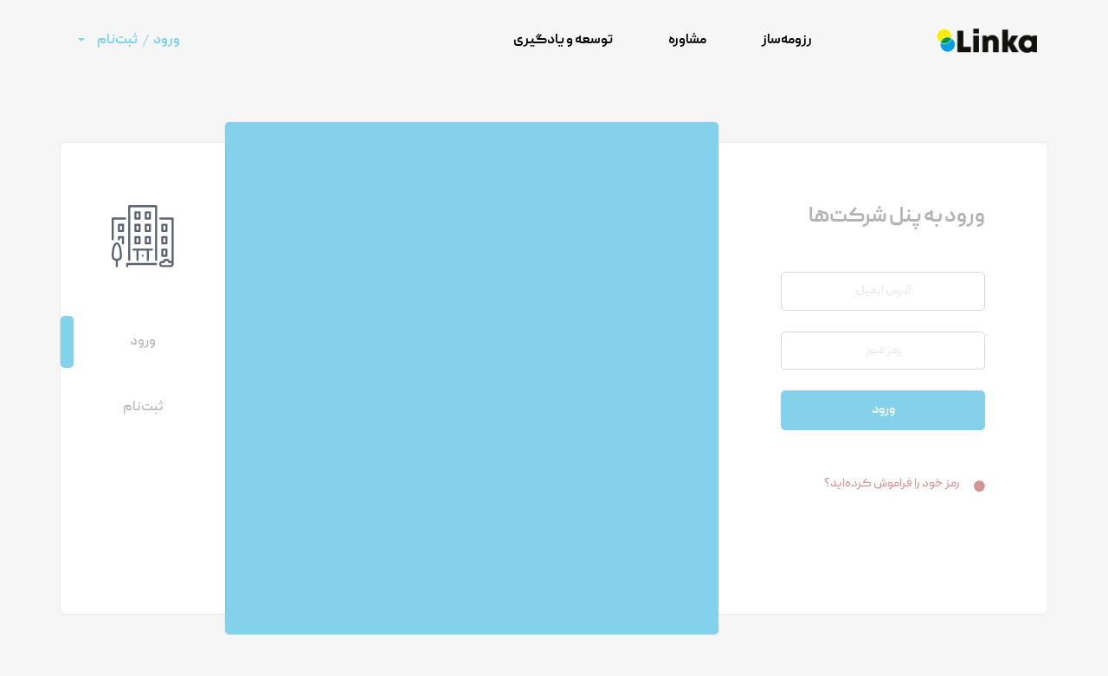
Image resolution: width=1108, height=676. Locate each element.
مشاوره (687, 40)
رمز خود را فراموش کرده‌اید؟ (892, 484)
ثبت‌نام (143, 407)
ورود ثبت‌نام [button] (138, 40)
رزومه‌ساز (787, 40)
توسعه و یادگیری (563, 40)
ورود (883, 410)
